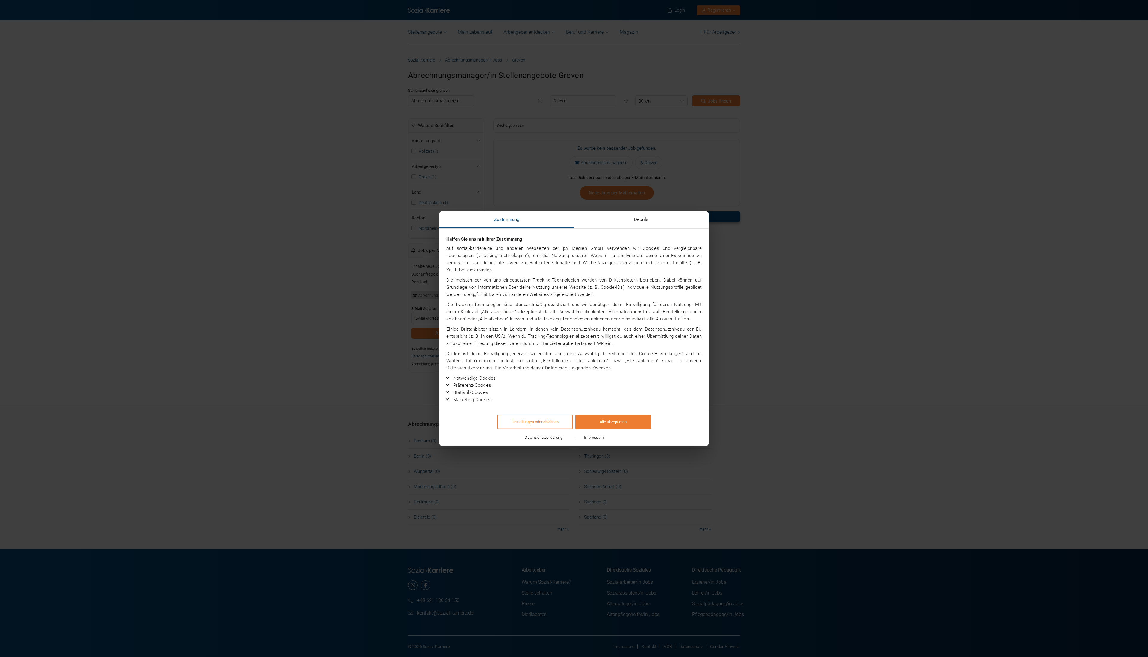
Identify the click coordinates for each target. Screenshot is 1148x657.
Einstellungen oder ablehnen (535, 421)
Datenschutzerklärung (543, 437)
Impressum (594, 437)
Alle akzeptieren (613, 421)
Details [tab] (641, 219)
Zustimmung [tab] (507, 219)
